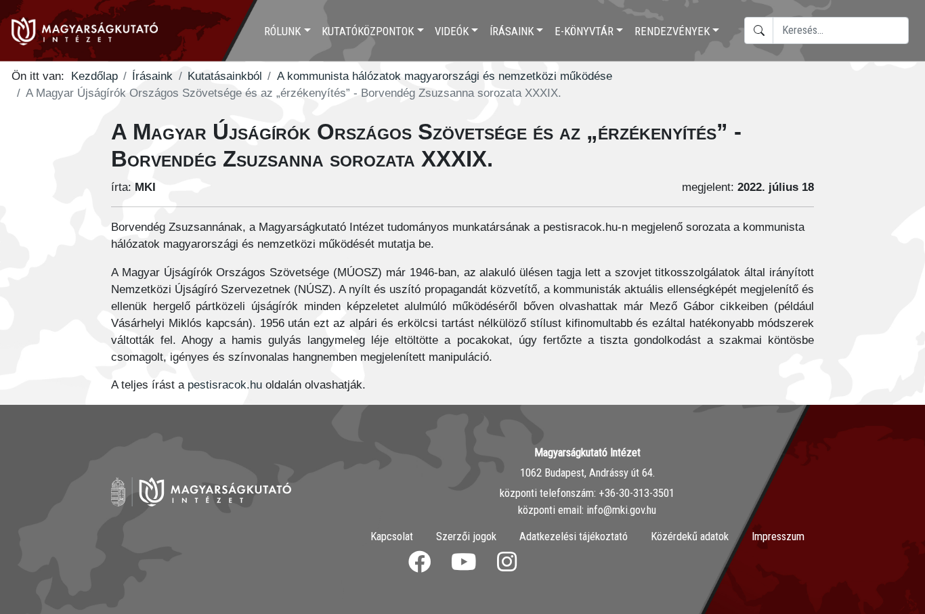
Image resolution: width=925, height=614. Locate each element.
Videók (452, 31)
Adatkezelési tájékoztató (573, 536)
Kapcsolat (391, 536)
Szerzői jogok (466, 536)
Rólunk (282, 31)
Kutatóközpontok (368, 31)
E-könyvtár (584, 31)
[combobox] (841, 30)
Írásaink (512, 31)
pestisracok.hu (225, 384)
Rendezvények (672, 31)
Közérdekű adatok (690, 536)
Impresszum (778, 536)
